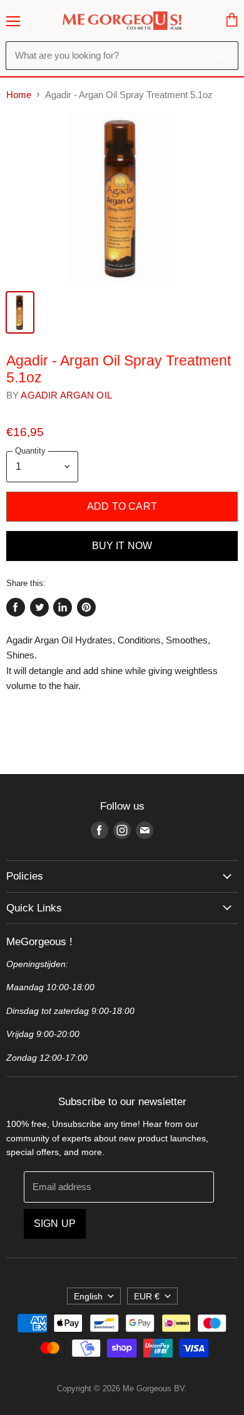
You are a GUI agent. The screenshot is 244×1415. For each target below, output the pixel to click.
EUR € (147, 1296)
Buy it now (122, 545)
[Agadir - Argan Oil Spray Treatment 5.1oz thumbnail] (20, 312)
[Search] (221, 55)
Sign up (55, 1223)
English (88, 1296)
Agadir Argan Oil (66, 395)
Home (18, 94)
